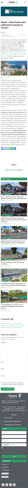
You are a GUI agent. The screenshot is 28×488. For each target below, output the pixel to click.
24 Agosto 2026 (8, 266)
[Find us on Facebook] (3, 484)
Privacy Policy (5, 473)
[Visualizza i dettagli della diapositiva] (14, 11)
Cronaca (4, 301)
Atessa (2, 287)
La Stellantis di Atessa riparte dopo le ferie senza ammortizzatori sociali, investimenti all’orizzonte (13, 284)
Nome (3, 362)
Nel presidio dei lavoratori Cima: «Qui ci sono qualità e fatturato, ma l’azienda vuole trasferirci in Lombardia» (14, 219)
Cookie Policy (5, 476)
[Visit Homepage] (13, 2)
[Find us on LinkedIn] (10, 484)
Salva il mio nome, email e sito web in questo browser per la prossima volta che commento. (12, 383)
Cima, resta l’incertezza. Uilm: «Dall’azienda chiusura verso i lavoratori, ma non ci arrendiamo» (14, 197)
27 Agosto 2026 (8, 200)
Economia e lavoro (7, 18)
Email (3, 369)
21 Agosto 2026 (9, 287)
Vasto (3, 32)
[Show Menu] (2, 2)
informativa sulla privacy (13, 448)
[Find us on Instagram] (6, 484)
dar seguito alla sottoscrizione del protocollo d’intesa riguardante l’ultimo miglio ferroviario (14, 54)
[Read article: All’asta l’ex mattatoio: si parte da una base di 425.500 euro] (14, 254)
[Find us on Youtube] (14, 484)
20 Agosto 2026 (8, 310)
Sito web (3, 376)
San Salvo (3, 223)
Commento (4, 342)
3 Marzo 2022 (5, 34)
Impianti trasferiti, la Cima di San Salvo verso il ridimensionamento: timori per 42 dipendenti (13, 241)
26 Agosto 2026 (11, 244)
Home (2, 18)
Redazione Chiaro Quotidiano (14, 170)
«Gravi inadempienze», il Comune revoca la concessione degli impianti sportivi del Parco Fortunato (12, 306)
